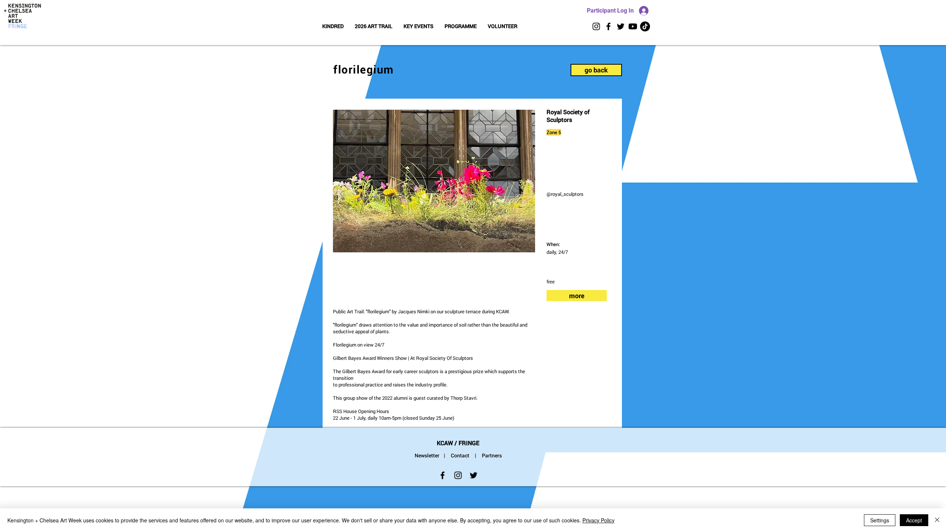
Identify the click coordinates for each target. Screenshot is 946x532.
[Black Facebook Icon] (608, 26)
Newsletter (427, 455)
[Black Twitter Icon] (621, 26)
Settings (879, 520)
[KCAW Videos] (633, 26)
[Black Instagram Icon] (596, 26)
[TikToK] (645, 26)
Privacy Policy (598, 520)
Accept (914, 520)
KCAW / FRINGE (458, 443)
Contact (460, 455)
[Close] (937, 520)
